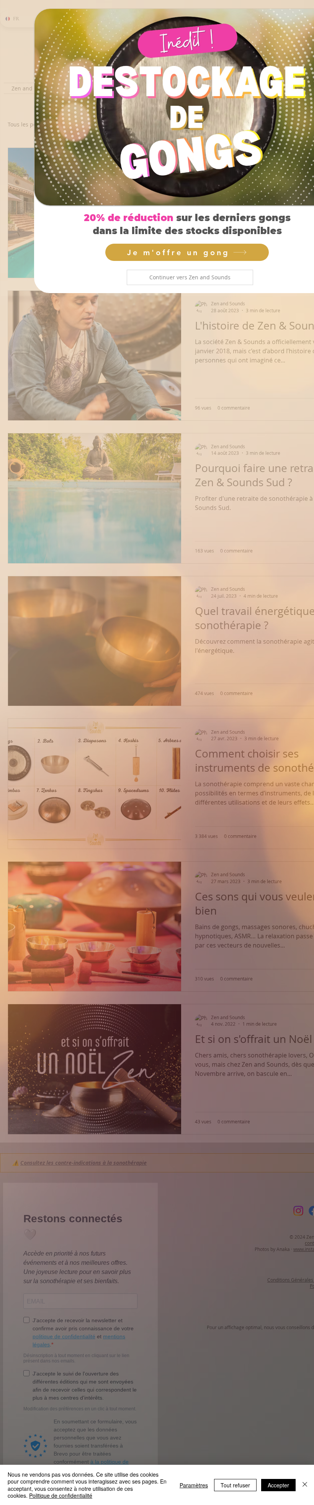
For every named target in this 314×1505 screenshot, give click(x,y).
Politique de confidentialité (60, 1495)
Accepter (278, 1485)
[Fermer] (304, 1485)
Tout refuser (235, 1485)
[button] (190, 277)
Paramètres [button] (194, 1485)
